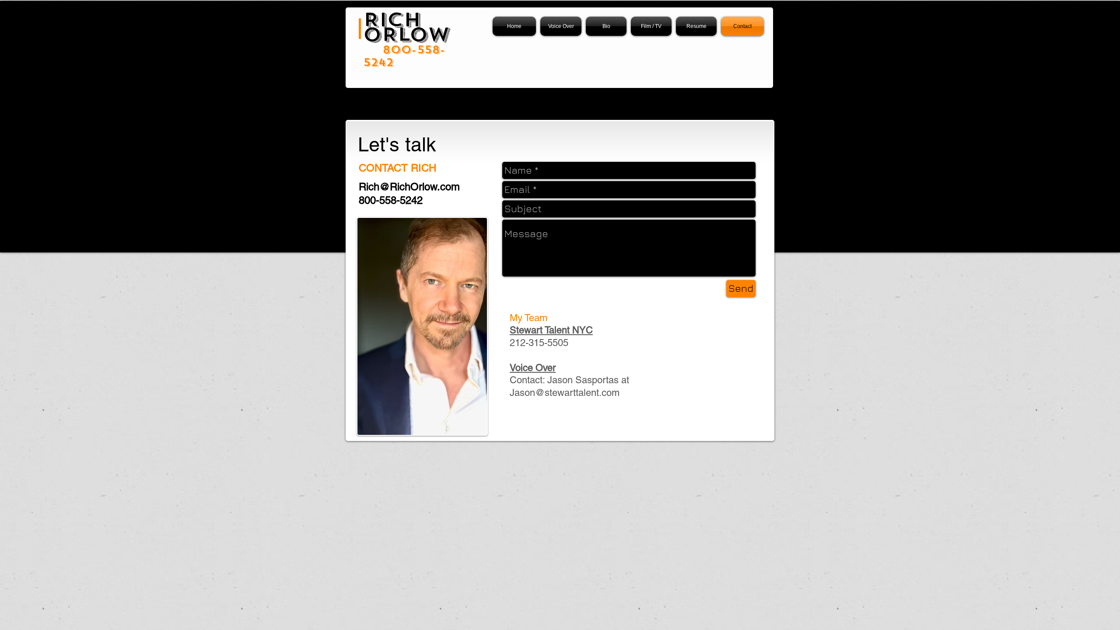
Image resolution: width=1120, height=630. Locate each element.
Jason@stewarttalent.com (565, 392)
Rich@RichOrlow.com (409, 186)
